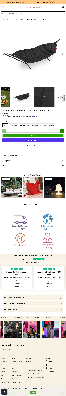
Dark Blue (35, 125)
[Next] (62, 54)
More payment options (33, 146)
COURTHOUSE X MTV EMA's (14, 317)
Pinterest (50, 368)
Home (4, 19)
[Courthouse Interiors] (33, 7)
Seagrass (51, 125)
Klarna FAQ (14, 379)
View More (17, 283)
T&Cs (13, 368)
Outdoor (3, 379)
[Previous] (4, 54)
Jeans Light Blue (24, 125)
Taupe (11, 125)
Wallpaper (4, 368)
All (9, 19)
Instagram (51, 361)
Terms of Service (16, 382)
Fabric (3, 372)
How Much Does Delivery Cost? (14, 298)
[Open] (4, 392)
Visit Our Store (5, 382)
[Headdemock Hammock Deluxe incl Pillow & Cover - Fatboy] (33, 54)
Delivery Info (15, 372)
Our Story (14, 365)
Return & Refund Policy (17, 375)
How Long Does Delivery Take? (14, 303)
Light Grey (43, 125)
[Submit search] (3, 14)
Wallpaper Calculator (17, 361)
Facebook (50, 365)
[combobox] (33, 13)
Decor (3, 375)
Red (16, 125)
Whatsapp (51, 372)
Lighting (3, 365)
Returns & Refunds (10, 309)
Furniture (4, 361)
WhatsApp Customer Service (35, 374)
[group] (11, 187)
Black (5, 125)
